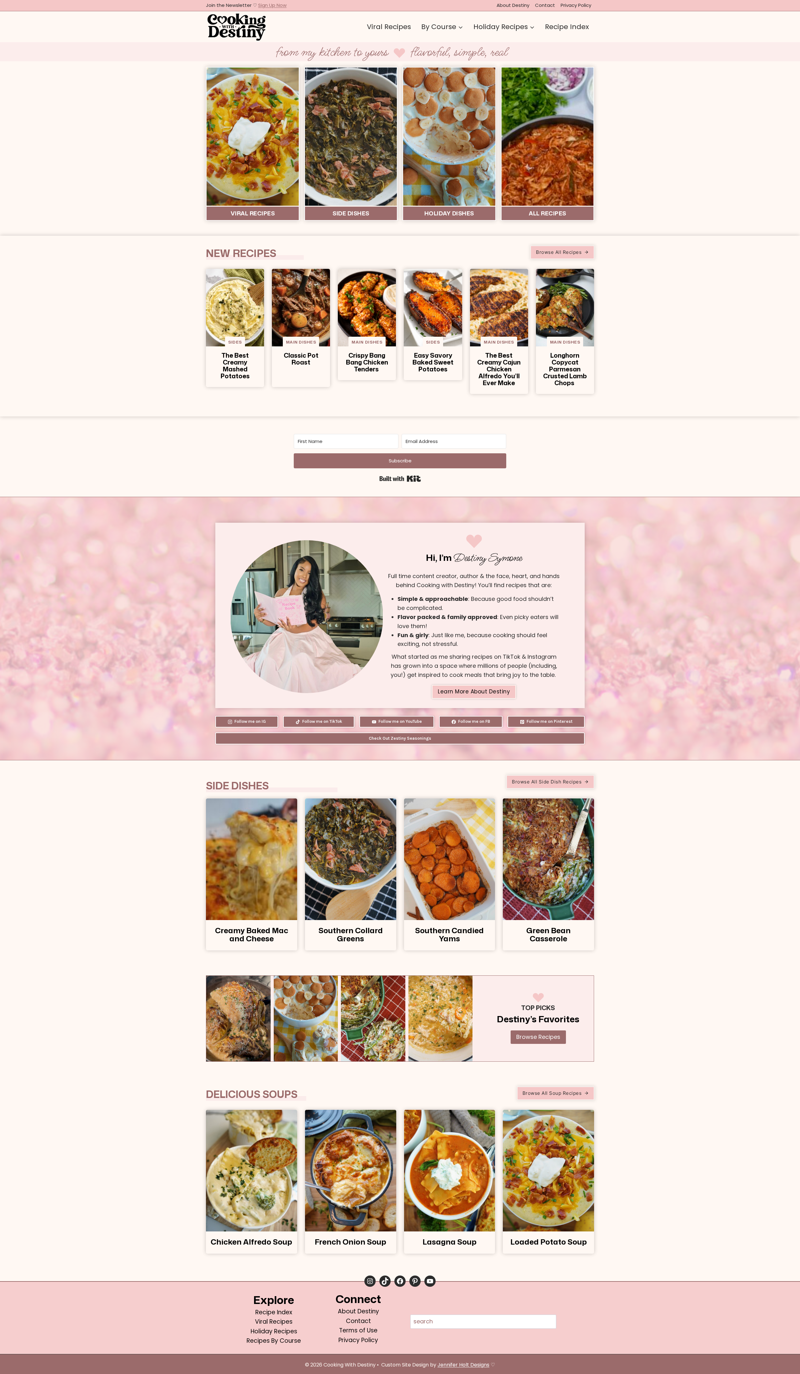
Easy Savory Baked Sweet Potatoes (432, 362)
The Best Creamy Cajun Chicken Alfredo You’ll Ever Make (499, 369)
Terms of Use (358, 1330)
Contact (545, 5)
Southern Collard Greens (350, 934)
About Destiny (513, 5)
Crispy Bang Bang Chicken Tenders (367, 362)
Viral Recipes (389, 27)
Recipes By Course (274, 1340)
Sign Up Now (272, 5)
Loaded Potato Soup (548, 1242)
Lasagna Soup (449, 1242)
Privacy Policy (576, 5)
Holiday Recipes (274, 1331)
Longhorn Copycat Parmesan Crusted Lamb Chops (565, 369)
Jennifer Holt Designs (463, 1364)
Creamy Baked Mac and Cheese (251, 934)
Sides (235, 342)
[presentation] (235, 307)
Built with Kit (400, 478)
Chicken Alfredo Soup (251, 1242)
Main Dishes (301, 342)
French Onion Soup (350, 1242)
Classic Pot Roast (301, 358)
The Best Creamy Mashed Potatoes (235, 365)
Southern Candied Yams (449, 934)
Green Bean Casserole (548, 934)
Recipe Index (567, 27)
